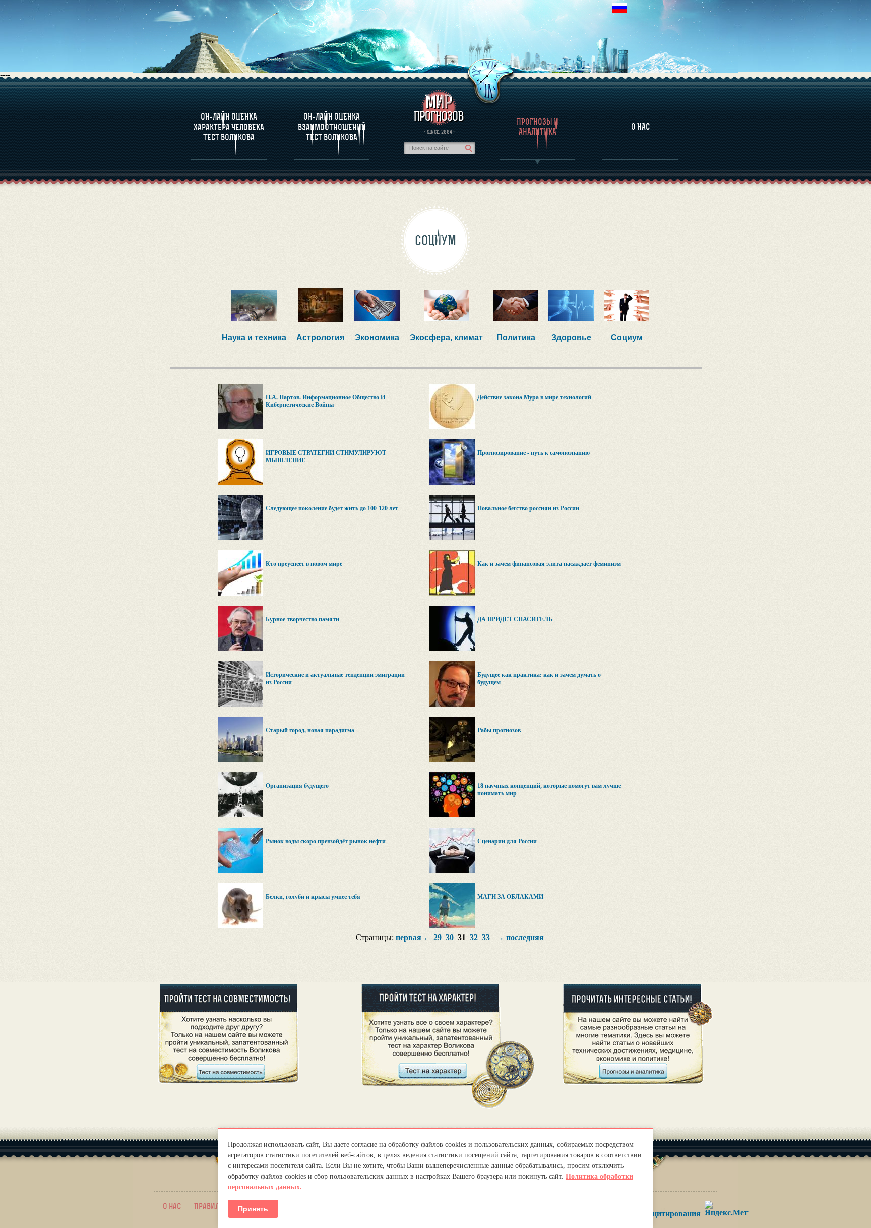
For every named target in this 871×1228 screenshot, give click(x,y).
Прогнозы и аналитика (537, 126)
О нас (172, 1206)
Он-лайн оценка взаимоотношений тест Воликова (332, 126)
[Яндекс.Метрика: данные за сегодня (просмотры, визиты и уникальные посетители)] (727, 1208)
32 (474, 937)
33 (486, 937)
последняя (525, 937)
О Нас (640, 127)
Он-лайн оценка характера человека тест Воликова (229, 126)
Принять (253, 1209)
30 (450, 937)
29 (437, 937)
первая (408, 937)
